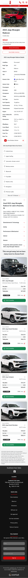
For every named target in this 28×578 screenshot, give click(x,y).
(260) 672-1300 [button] (15, 486)
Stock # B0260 (5, 327)
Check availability (10, 300)
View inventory (14, 497)
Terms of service (14, 527)
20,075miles (22, 379)
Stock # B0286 (5, 423)
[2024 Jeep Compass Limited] (14, 363)
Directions (14, 505)
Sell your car (14, 510)
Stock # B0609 (5, 278)
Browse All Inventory (14, 47)
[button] (20, 2)
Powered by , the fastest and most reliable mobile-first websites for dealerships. (14, 569)
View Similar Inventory (14, 52)
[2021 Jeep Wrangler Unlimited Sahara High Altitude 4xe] (14, 267)
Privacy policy (14, 523)
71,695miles (22, 283)
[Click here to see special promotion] (14, 5)
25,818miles (22, 331)
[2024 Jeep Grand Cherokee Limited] (14, 411)
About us (14, 501)
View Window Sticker (12, 140)
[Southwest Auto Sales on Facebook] (14, 471)
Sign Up (14, 558)
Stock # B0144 (5, 375)
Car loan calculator (14, 518)
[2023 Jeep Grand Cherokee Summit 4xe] (14, 315)
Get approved (14, 514)
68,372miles (22, 427)
